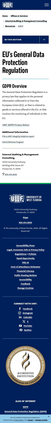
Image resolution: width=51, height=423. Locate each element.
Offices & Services (19, 16)
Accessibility (25, 279)
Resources (10, 26)
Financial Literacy (25, 271)
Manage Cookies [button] (41, 420)
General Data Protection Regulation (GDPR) (26, 411)
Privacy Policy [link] (18, 420)
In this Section (13, 39)
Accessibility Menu (25, 245)
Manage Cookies (25, 288)
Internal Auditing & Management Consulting (26, 21)
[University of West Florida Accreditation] (25, 365)
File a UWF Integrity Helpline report (18, 136)
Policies (32, 254)
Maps (25, 217)
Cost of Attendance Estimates (25, 266)
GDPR (20, 26)
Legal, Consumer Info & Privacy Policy (25, 249)
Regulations (20, 254)
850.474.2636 (11, 174)
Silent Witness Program (13, 142)
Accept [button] (30, 420)
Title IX (25, 262)
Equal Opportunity (26, 258)
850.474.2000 (25, 222)
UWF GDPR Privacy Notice (15, 125)
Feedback (25, 283)
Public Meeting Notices (25, 275)
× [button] (49, 416)
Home (5, 16)
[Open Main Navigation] (46, 5)
